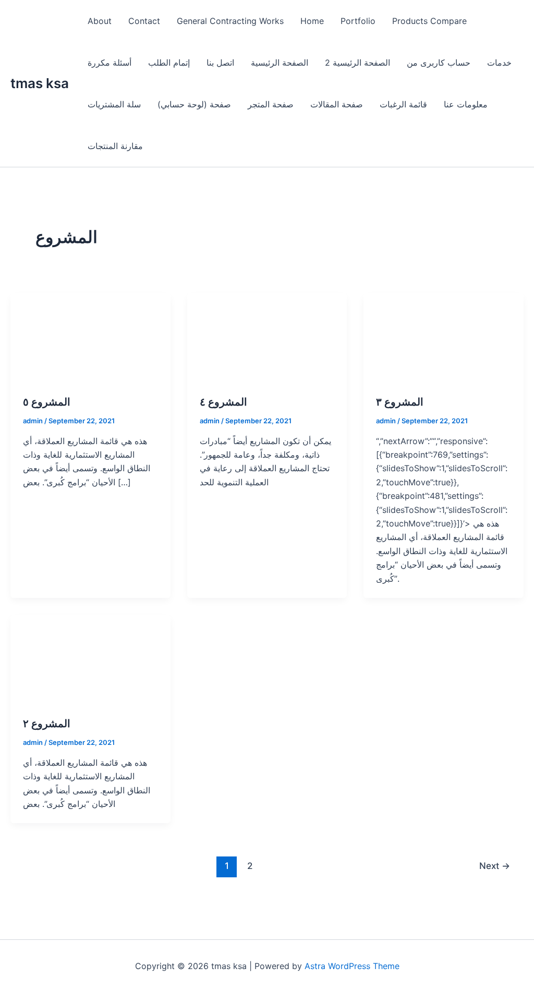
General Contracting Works (230, 21)
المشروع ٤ (223, 402)
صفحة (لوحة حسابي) (194, 104)
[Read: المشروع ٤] (267, 337)
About (100, 21)
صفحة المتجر (271, 104)
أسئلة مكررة (109, 62)
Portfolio (358, 21)
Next (494, 865)
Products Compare (429, 21)
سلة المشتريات (114, 104)
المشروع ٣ (399, 402)
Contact (144, 21)
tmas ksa (39, 83)
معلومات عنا (466, 104)
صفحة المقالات (336, 104)
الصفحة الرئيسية (279, 62)
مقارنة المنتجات (115, 146)
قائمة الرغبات (403, 104)
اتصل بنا (220, 62)
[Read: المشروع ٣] (443, 337)
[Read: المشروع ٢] (90, 659)
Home (312, 21)
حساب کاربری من (438, 62)
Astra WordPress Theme (352, 966)
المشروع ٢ (46, 723)
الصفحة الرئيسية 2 (357, 62)
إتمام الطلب (169, 62)
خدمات (499, 62)
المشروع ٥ (46, 402)
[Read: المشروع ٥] (90, 337)
